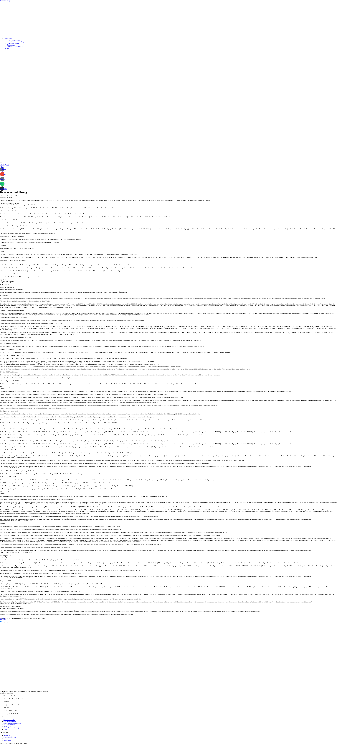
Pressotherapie (11, 45)
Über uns (6, 48)
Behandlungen (8, 38)
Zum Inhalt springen (5, 0)
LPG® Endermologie (13, 43)
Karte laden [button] (3, 619)
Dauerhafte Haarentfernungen (15, 46)
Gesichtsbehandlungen (13, 40)
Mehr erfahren (4, 618)
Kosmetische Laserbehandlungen (16, 42)
